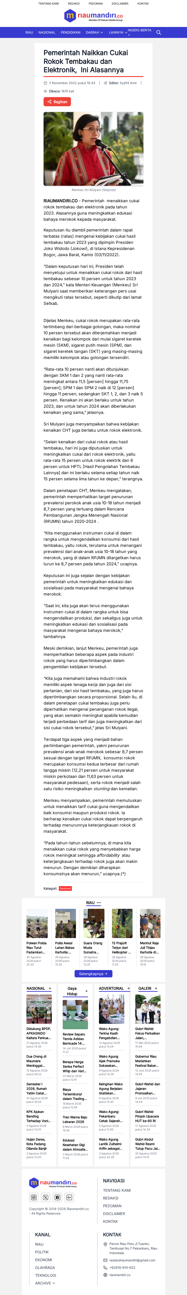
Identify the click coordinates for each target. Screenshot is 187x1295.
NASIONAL (47, 32)
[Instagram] (33, 1197)
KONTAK (143, 2)
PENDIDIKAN (71, 32)
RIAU (29, 32)
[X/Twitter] (45, 1197)
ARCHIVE (43, 1283)
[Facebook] (57, 1197)
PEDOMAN (96, 2)
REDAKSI (74, 2)
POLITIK (42, 1252)
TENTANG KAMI (48, 2)
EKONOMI (43, 1260)
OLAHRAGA (45, 1267)
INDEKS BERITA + (139, 32)
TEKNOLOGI (45, 1275)
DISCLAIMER (120, 2)
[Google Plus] (69, 1197)
